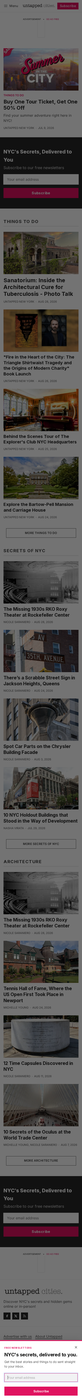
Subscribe (41, 1391)
